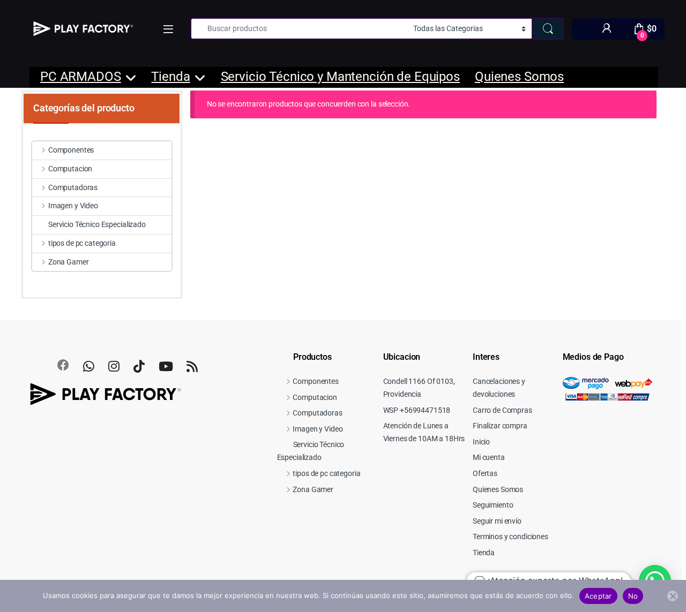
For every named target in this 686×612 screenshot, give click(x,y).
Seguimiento (493, 505)
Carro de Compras (502, 410)
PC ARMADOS (80, 76)
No (633, 596)
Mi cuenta (489, 457)
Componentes (71, 150)
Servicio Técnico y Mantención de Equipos (340, 76)
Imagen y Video (73, 205)
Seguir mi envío (497, 521)
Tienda (170, 76)
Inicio (481, 441)
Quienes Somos (519, 76)
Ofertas (485, 473)
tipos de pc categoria (82, 243)
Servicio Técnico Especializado (97, 224)
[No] (672, 596)
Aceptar (598, 596)
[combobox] (298, 29)
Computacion (70, 168)
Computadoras (73, 187)
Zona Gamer (68, 262)
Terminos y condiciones (510, 536)
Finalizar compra (500, 425)
